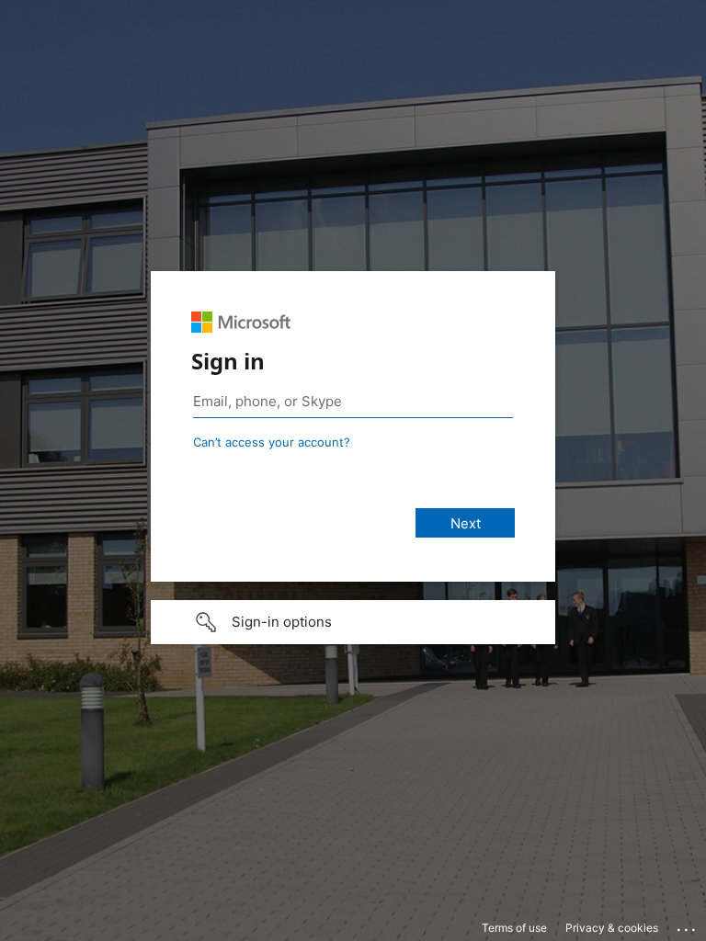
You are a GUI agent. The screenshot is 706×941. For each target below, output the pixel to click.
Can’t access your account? (271, 442)
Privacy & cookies (611, 928)
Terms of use (514, 928)
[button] (353, 622)
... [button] (688, 925)
